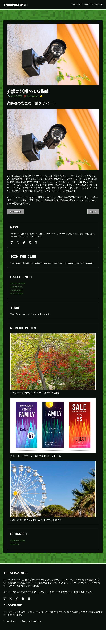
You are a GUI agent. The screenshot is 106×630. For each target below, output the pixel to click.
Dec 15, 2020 (16, 96)
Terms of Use (10, 621)
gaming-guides (17, 283)
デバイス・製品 (16, 294)
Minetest (14, 544)
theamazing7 (16, 4)
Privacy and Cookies (30, 621)
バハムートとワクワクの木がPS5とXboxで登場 (35, 392)
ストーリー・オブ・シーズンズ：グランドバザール (35, 455)
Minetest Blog (17, 540)
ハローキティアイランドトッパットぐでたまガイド (35, 520)
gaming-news (16, 287)
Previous (15, 211)
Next (93, 211)
